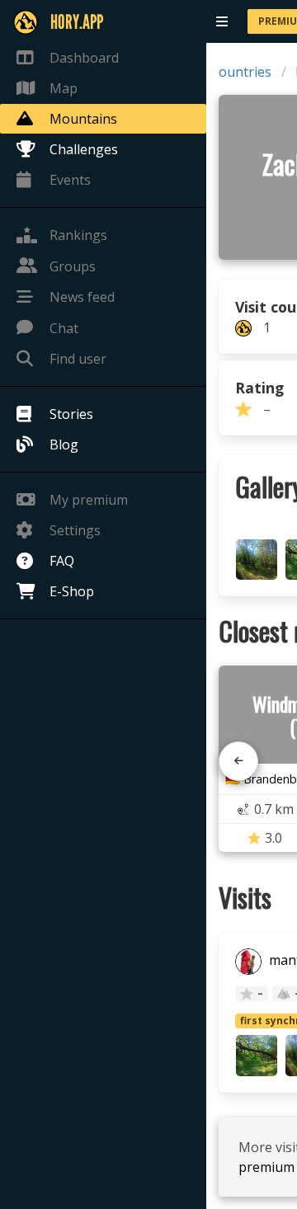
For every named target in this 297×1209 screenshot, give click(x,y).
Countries (240, 72)
